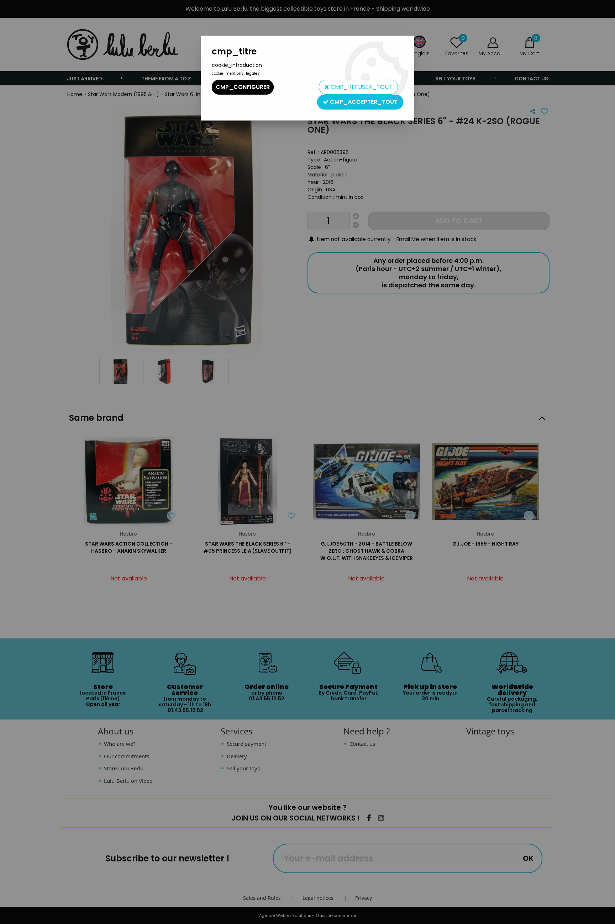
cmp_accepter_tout (363, 102)
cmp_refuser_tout (360, 87)
